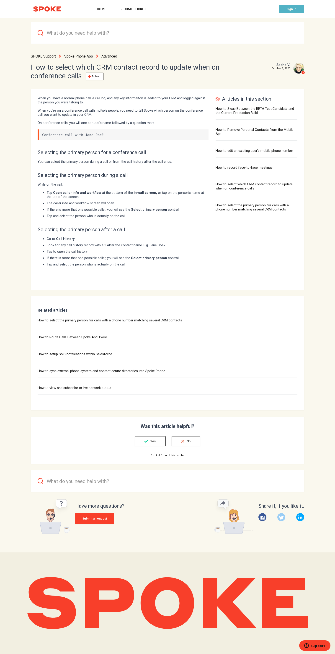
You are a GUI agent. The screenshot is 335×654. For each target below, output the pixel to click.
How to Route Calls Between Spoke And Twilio (72, 337)
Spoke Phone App (78, 56)
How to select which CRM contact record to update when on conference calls (254, 186)
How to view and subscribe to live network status (74, 388)
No (189, 441)
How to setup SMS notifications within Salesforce (75, 354)
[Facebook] (262, 517)
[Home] (47, 9)
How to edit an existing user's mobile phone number (254, 151)
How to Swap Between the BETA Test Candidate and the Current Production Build (255, 111)
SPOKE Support (43, 56)
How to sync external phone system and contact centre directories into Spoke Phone (101, 371)
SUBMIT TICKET (133, 9)
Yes (153, 441)
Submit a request (94, 518)
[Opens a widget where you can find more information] (314, 646)
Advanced (109, 56)
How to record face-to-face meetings (244, 167)
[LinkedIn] (300, 517)
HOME (101, 9)
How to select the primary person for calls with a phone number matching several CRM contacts (252, 207)
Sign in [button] (291, 9)
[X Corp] (281, 517)
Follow (95, 76)
